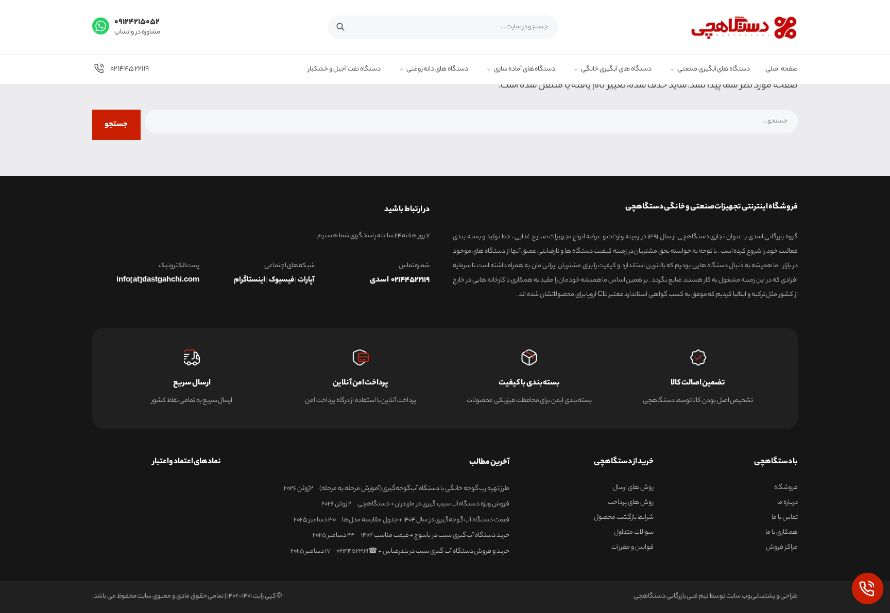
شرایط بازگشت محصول (624, 517)
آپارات (306, 280)
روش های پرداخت (631, 503)
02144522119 (129, 69)
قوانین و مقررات (632, 547)
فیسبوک (281, 280)
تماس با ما (785, 517)
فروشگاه (786, 488)
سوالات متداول (634, 532)
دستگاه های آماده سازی (524, 69)
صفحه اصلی (781, 69)
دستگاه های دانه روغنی (437, 69)
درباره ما (787, 503)
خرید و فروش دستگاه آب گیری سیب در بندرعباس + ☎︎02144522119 (422, 551)
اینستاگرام (249, 280)
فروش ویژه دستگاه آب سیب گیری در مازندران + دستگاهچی (433, 504)
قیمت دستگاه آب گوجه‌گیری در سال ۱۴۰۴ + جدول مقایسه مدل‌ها (425, 520)
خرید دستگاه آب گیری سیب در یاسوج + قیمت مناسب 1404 (435, 535)
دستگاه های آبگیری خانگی (616, 69)
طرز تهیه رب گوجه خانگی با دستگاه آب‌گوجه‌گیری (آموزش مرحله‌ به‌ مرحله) (414, 489)
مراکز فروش (782, 547)
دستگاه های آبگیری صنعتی (713, 69)
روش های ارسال (633, 488)
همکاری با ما (781, 532)
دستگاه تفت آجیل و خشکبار (344, 69)
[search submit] (345, 25)
